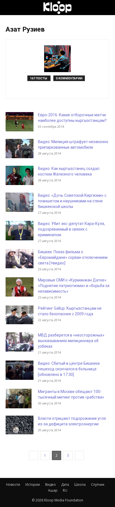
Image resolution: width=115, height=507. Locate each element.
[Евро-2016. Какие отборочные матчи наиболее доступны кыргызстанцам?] (19, 121)
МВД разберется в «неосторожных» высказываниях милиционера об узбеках (71, 341)
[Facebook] (51, 90)
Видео (50, 484)
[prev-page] (33, 455)
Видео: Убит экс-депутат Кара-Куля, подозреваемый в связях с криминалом (71, 229)
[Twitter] (63, 90)
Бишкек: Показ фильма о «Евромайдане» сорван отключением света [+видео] (72, 257)
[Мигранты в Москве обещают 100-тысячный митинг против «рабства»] (19, 398)
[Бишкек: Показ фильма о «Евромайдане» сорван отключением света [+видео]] (19, 258)
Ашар (53, 490)
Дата (65, 484)
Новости (13, 484)
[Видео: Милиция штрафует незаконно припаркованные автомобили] (19, 148)
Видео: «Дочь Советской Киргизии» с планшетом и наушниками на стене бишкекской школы (72, 201)
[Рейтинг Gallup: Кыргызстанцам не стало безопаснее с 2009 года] (19, 314)
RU (65, 490)
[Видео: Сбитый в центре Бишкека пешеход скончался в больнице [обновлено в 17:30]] (19, 370)
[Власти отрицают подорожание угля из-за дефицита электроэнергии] (19, 425)
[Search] (107, 7)
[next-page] (79, 455)
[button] (9, 7)
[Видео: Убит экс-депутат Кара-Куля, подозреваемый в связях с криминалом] (19, 230)
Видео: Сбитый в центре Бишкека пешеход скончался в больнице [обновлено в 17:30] (69, 369)
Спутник (97, 484)
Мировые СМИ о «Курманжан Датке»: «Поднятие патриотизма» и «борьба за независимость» (73, 285)
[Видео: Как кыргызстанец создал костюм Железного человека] (19, 175)
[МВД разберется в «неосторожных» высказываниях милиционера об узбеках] (19, 342)
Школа (80, 484)
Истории (32, 484)
